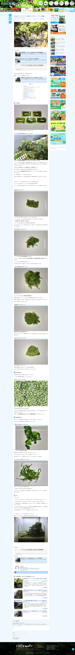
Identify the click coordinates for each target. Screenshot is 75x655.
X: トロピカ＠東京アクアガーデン (51, 645)
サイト (14, 636)
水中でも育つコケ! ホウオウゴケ (28, 89)
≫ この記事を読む (44, 587)
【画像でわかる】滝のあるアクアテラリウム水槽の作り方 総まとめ (35, 590)
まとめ (23, 99)
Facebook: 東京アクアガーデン (51, 647)
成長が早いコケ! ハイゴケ (27, 88)
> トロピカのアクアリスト (40, 647)
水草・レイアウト (17, 20)
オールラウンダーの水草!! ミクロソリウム (30, 98)
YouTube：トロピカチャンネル (51, 648)
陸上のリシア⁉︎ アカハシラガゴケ (28, 92)
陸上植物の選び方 (25, 93)
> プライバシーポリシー (40, 646)
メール (14, 634)
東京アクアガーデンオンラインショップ (52, 649)
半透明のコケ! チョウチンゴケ (28, 91)
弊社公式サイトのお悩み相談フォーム (19, 624)
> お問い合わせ (39, 645)
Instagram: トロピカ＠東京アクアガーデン (53, 646)
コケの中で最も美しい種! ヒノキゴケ (29, 90)
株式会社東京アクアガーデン (23, 647)
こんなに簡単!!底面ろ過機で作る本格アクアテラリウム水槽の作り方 (35, 600)
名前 (13, 632)
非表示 (32, 84)
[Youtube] (15, 572)
